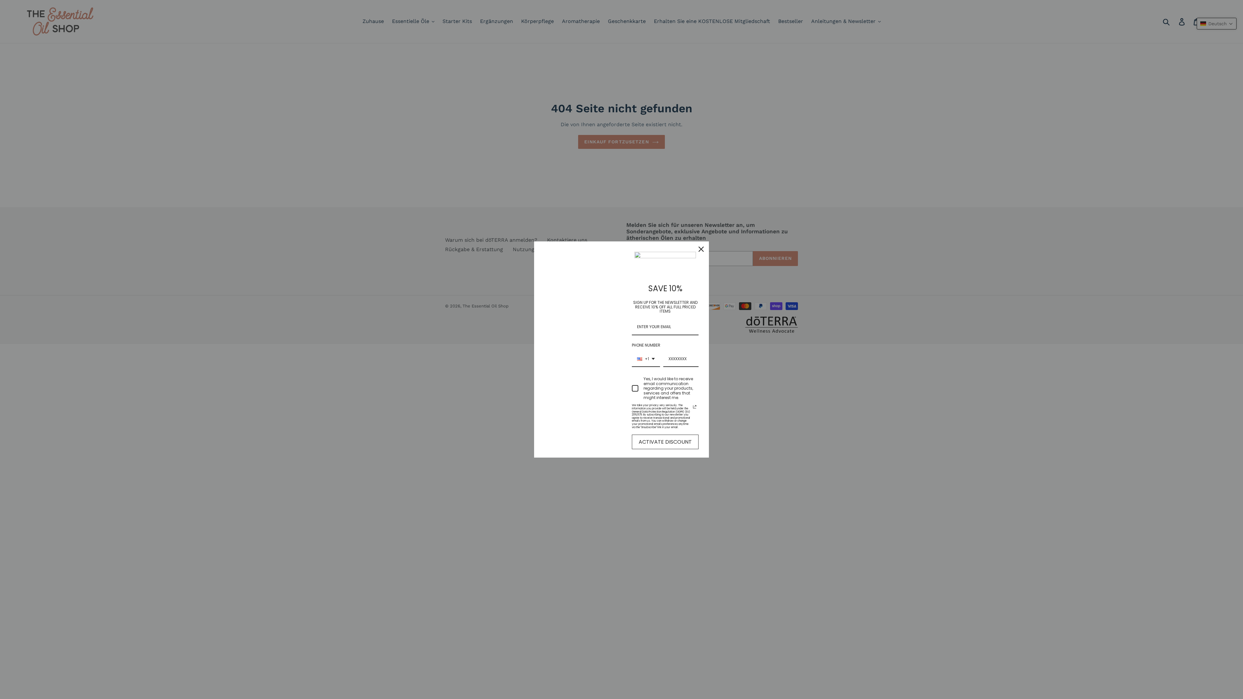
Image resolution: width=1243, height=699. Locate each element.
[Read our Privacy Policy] (695, 407)
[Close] (701, 249)
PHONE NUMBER (646, 345)
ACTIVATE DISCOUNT (665, 442)
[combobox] (646, 359)
